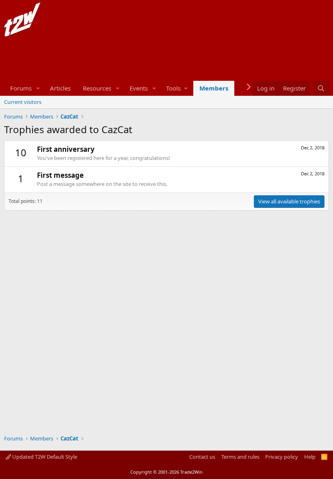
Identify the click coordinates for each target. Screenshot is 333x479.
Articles (60, 88)
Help (310, 456)
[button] (38, 88)
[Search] (321, 88)
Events (139, 88)
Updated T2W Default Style (44, 456)
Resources (97, 88)
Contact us (202, 456)
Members (213, 88)
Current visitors (22, 102)
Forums (21, 88)
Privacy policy (281, 456)
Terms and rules (240, 456)
